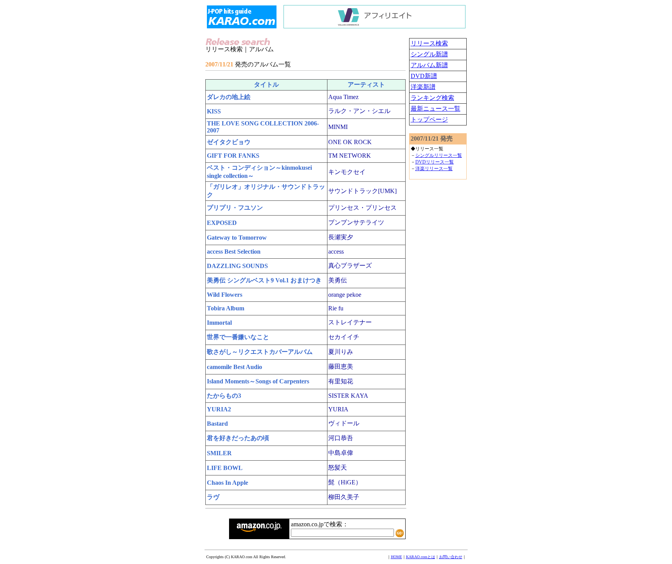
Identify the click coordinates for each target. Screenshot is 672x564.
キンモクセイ (347, 172)
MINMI (338, 127)
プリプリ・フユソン (235, 207)
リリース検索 (429, 43)
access (336, 251)
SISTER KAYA (348, 395)
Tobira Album (225, 308)
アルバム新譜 (429, 65)
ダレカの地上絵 (228, 97)
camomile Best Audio (234, 367)
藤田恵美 (340, 366)
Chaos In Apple (227, 482)
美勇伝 (337, 280)
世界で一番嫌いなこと (238, 337)
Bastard (217, 423)
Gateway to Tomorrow (237, 237)
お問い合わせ (450, 557)
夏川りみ (340, 351)
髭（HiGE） (345, 482)
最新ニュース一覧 (435, 108)
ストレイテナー (350, 322)
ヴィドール (343, 423)
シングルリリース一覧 (438, 155)
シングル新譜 (429, 54)
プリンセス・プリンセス (362, 207)
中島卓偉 (340, 452)
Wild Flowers (224, 294)
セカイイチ (343, 337)
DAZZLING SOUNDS (237, 266)
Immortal (219, 322)
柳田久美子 (343, 497)
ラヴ (213, 497)
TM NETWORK (349, 155)
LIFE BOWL (225, 468)
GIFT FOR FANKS (233, 155)
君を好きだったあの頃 (238, 438)
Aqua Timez (343, 97)
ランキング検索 (432, 97)
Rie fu (335, 308)
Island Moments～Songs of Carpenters (258, 381)
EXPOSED (222, 222)
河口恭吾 (340, 438)
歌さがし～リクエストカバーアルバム (260, 351)
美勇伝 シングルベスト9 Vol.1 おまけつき (264, 280)
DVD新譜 (424, 76)
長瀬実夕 (340, 237)
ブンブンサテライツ (356, 222)
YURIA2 (219, 409)
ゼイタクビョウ (228, 142)
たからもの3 (224, 395)
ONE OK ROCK (350, 142)
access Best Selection (234, 251)
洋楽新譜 (423, 87)
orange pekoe (344, 294)
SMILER (219, 453)
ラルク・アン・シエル (359, 111)
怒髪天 (337, 467)
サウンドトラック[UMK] (362, 191)
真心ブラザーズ (350, 265)
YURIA (338, 409)
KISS (214, 111)
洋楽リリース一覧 (434, 168)
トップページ (429, 119)
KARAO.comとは (420, 557)
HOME (396, 557)
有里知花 (340, 381)
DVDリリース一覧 (434, 162)
